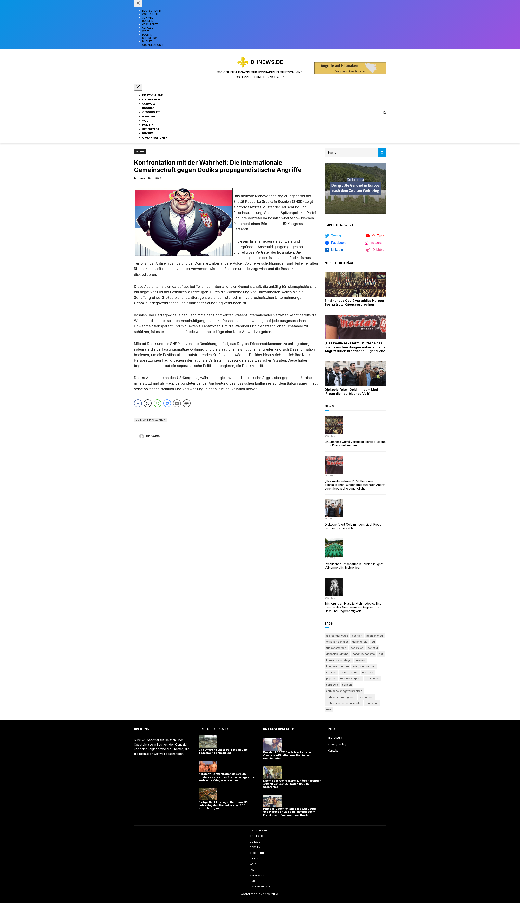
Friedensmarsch (336, 647)
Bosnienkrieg (374, 635)
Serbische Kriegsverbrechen (344, 691)
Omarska (367, 672)
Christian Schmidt (337, 641)
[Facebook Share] (138, 403)
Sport (328, 518)
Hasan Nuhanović (364, 653)
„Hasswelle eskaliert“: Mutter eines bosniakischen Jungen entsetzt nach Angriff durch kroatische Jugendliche (355, 347)
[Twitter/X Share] (148, 403)
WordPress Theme (252, 894)
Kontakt (333, 750)
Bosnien (330, 435)
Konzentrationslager (339, 660)
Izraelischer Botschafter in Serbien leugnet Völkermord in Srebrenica (354, 565)
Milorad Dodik (349, 672)
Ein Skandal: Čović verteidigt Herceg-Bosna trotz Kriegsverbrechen (355, 302)
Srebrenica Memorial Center (344, 703)
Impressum (335, 737)
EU (373, 641)
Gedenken (357, 647)
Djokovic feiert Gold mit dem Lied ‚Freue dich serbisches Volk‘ (351, 392)
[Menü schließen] (138, 3)
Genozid (330, 558)
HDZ (381, 653)
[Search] (382, 152)
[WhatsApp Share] (157, 403)
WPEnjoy (274, 894)
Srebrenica (366, 697)
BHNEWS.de (267, 62)
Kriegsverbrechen (337, 666)
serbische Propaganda (150, 419)
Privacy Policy (337, 744)
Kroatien (331, 672)
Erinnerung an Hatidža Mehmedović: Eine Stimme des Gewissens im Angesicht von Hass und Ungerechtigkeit (353, 607)
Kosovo (360, 660)
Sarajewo (332, 684)
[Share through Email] (177, 403)
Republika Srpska (350, 678)
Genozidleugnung (337, 653)
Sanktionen (373, 678)
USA (328, 709)
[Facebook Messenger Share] (167, 403)
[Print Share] (187, 403)
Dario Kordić (359, 641)
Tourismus (372, 703)
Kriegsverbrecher (364, 666)
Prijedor (331, 678)
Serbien (347, 684)
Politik (140, 151)
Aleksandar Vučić (337, 635)
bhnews (139, 178)
